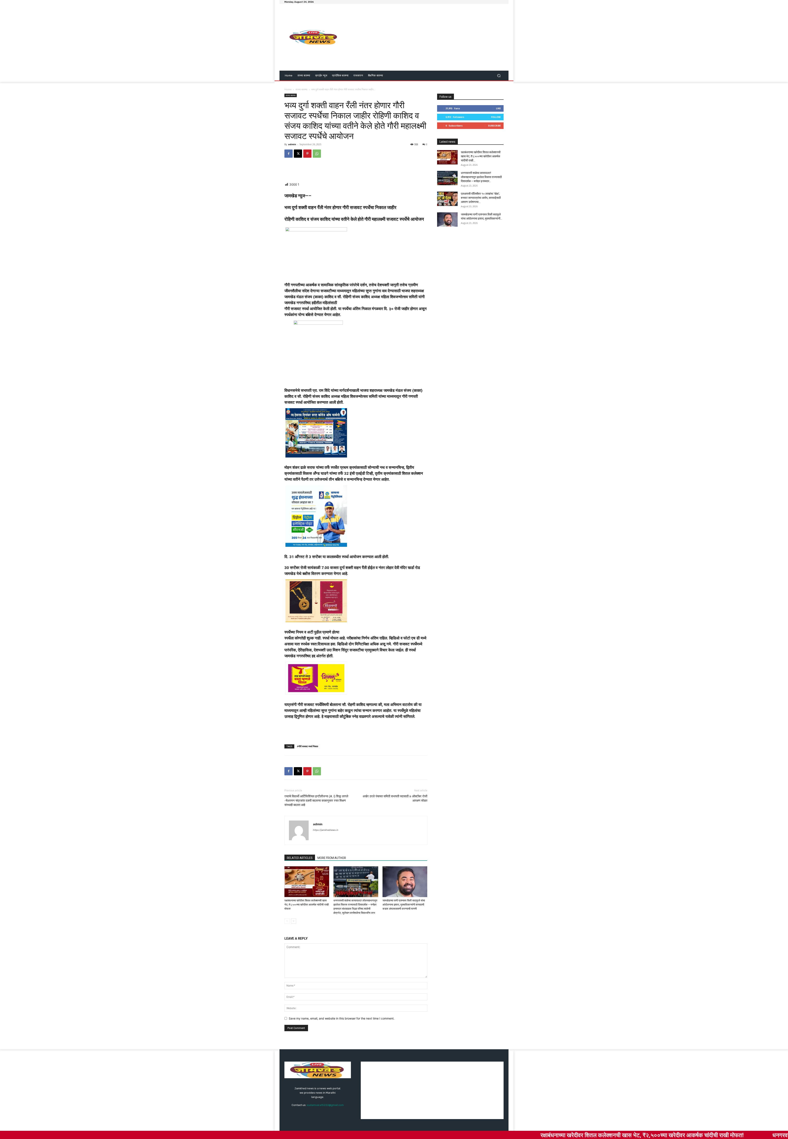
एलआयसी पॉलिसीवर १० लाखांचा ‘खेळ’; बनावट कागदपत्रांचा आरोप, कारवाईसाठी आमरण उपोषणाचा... (481, 197)
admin (292, 144)
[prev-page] (287, 921)
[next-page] (293, 921)
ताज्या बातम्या (301, 89)
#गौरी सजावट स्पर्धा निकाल (307, 746)
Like (498, 108)
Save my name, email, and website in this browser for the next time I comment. (341, 1018)
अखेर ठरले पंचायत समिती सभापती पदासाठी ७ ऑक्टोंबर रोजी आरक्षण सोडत (395, 798)
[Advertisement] (428, 38)
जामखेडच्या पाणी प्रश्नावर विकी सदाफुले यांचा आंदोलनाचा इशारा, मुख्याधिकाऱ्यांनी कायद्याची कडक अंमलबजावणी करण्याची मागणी (404, 904)
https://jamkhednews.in (325, 830)
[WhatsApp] (317, 153)
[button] (499, 75)
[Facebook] (288, 153)
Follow (496, 116)
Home (288, 89)
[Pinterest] (307, 153)
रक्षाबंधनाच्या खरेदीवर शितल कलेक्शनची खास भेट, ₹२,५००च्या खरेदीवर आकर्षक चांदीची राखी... (481, 156)
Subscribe (494, 125)
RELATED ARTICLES (300, 858)
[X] (298, 153)
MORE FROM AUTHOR (331, 858)
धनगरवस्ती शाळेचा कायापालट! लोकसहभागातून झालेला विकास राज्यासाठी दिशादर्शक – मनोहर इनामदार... (481, 177)
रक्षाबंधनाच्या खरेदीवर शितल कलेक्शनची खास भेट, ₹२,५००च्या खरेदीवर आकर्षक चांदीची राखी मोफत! (306, 904)
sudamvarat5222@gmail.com (325, 1105)
